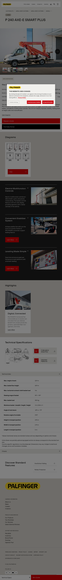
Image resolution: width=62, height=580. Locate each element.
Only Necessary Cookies (34, 102)
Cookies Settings (14, 102)
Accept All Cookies (48, 102)
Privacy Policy (22, 97)
